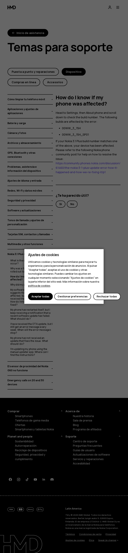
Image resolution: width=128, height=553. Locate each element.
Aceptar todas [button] (40, 296)
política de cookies (39, 285)
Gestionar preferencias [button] (73, 296)
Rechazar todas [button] (107, 296)
